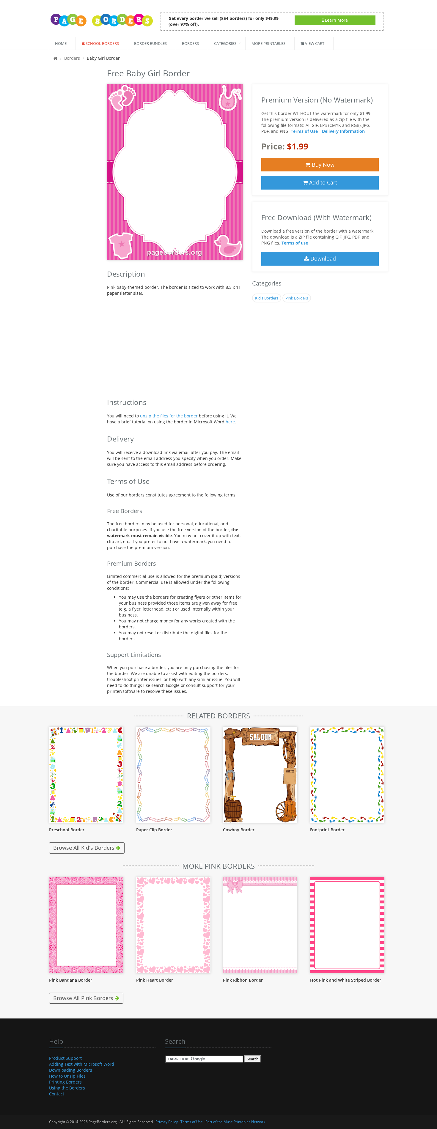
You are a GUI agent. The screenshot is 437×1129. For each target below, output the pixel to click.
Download (322, 258)
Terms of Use (304, 131)
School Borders (102, 43)
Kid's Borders (266, 298)
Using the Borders (67, 1088)
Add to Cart (322, 182)
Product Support (65, 1058)
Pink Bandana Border (70, 980)
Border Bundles (150, 43)
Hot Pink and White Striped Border (345, 980)
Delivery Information (343, 131)
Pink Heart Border (154, 980)
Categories (225, 43)
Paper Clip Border (154, 829)
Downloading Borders (70, 1070)
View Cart (314, 43)
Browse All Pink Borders (84, 998)
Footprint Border (327, 829)
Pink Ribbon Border (243, 980)
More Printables (268, 43)
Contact (56, 1094)
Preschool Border (66, 829)
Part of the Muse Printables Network (235, 1121)
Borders (190, 43)
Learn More (336, 20)
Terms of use (295, 243)
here (230, 422)
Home (61, 43)
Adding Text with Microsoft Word (81, 1064)
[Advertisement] (73, 156)
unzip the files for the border (169, 416)
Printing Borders (65, 1082)
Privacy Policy (166, 1121)
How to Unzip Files (67, 1076)
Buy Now (322, 164)
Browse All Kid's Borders (84, 847)
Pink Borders (296, 298)
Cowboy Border (238, 829)
